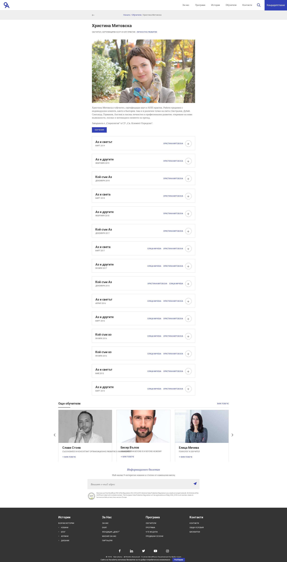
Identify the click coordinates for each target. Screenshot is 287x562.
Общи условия (197, 528)
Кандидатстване (276, 5)
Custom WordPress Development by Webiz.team (161, 557)
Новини (64, 528)
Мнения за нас (109, 536)
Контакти (247, 5)
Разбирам (178, 560)
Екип (104, 528)
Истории (215, 5)
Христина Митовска (173, 143)
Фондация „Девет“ (111, 532)
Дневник (65, 541)
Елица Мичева (154, 249)
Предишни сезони (154, 536)
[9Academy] (7, 5)
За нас (186, 5)
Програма (200, 5)
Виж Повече (223, 404)
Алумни (64, 536)
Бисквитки (195, 532)
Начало (126, 15)
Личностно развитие (147, 32)
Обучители (231, 5)
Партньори (107, 541)
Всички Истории (66, 523)
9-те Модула (152, 532)
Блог (63, 532)
